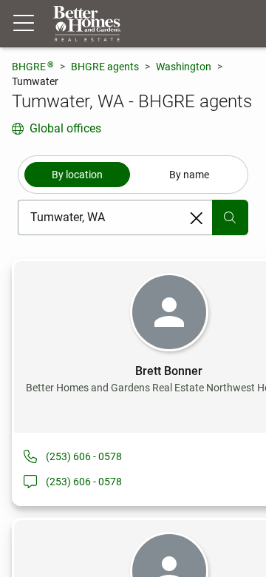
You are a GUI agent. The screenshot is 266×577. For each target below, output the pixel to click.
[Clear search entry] (196, 218)
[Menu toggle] (23, 24)
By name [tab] (189, 174)
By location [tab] (77, 174)
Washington (183, 66)
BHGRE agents (105, 66)
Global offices (65, 128)
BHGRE (33, 66)
